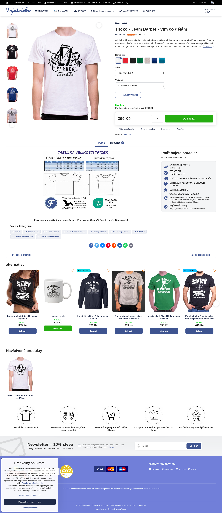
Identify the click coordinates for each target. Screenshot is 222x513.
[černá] (133, 60)
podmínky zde (108, 447)
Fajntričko (127, 134)
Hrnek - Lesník (58, 316)
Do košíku (189, 118)
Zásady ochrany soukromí (120, 505)
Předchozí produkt (21, 255)
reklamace (97, 488)
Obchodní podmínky (70, 488)
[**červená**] (125, 60)
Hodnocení (120, 35)
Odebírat (194, 446)
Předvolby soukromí (100, 505)
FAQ (151, 488)
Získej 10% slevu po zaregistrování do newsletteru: (50, 448)
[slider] (132, 35)
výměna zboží (109, 488)
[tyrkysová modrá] (162, 60)
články (119, 488)
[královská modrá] (154, 60)
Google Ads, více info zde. (32, 483)
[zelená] (140, 60)
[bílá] (118, 60)
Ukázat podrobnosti (30, 508)
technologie (128, 488)
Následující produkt (200, 255)
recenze (137, 488)
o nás (144, 488)
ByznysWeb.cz (120, 509)
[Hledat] (193, 11)
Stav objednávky (139, 505)
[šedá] (147, 60)
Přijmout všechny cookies (29, 502)
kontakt (157, 488)
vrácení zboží (85, 488)
